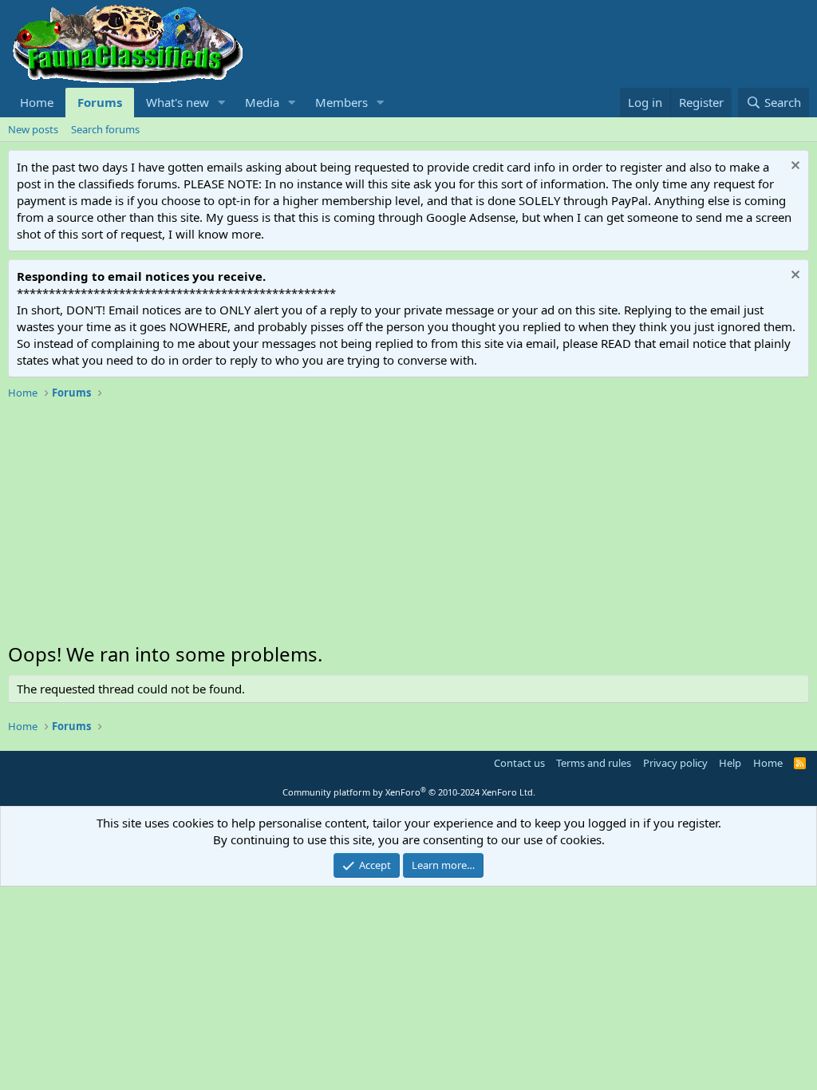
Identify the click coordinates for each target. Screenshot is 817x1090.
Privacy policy (675, 763)
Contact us (519, 763)
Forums (99, 102)
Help (730, 763)
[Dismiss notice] (793, 167)
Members (341, 102)
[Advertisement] (408, 525)
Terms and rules (593, 763)
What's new (177, 102)
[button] (222, 102)
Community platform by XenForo (408, 792)
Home (36, 102)
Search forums (105, 129)
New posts (33, 129)
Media (262, 102)
